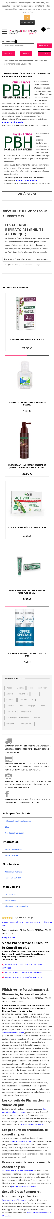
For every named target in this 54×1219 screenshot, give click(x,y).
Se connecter (10, 894)
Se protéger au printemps (22, 265)
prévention (23, 694)
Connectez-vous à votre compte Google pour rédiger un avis (27, 924)
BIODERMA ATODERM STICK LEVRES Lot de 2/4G (27, 655)
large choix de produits (22, 1141)
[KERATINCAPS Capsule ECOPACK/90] (27, 315)
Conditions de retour (13, 849)
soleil (31, 688)
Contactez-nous (11, 855)
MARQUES (8, 53)
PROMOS (25, 53)
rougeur (10, 723)
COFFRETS (44, 53)
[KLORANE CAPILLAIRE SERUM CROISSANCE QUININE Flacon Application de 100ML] (27, 440)
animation (42, 688)
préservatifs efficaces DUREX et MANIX (26, 1214)
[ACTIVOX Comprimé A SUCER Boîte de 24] (27, 503)
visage (9, 688)
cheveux (10, 706)
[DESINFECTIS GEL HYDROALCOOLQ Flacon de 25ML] (27, 378)
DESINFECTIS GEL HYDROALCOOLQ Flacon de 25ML (27, 403)
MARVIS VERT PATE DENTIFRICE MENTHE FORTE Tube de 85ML (27, 592)
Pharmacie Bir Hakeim (12, 122)
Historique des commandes (16, 906)
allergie (37, 265)
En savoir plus (27, 22)
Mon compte (10, 900)
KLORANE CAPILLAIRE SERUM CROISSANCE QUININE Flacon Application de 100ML (27, 466)
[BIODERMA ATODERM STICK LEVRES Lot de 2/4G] (27, 629)
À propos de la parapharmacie (18, 821)
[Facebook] (7, 796)
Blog (7, 827)
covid (42, 706)
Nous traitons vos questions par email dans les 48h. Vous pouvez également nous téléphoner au (28, 784)
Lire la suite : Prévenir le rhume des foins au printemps (26, 259)
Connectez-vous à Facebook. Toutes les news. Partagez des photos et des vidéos (27, 801)
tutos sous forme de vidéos (31, 1124)
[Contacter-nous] (8, 778)
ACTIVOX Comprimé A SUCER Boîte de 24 (27, 527)
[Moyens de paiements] (8, 760)
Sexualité (10, 700)
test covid (11, 711)
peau (21, 706)
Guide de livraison (13, 877)
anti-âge (23, 700)
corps (34, 700)
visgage (31, 706)
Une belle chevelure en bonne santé (17, 1171)
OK (27, 17)
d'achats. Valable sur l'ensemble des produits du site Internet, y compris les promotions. (28, 749)
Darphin (20, 688)
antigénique (26, 711)
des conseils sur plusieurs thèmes (24, 1110)
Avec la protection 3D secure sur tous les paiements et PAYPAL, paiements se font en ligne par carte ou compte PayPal (28, 766)
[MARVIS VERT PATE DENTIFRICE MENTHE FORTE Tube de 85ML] (27, 566)
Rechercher (44, 45)
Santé (35, 694)
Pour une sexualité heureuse (14, 1200)
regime (37, 717)
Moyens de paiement (13, 871)
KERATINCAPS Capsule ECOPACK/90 (27, 339)
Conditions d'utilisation (14, 833)
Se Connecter (8, 41)
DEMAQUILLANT (26, 723)
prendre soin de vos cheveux (23, 1186)
